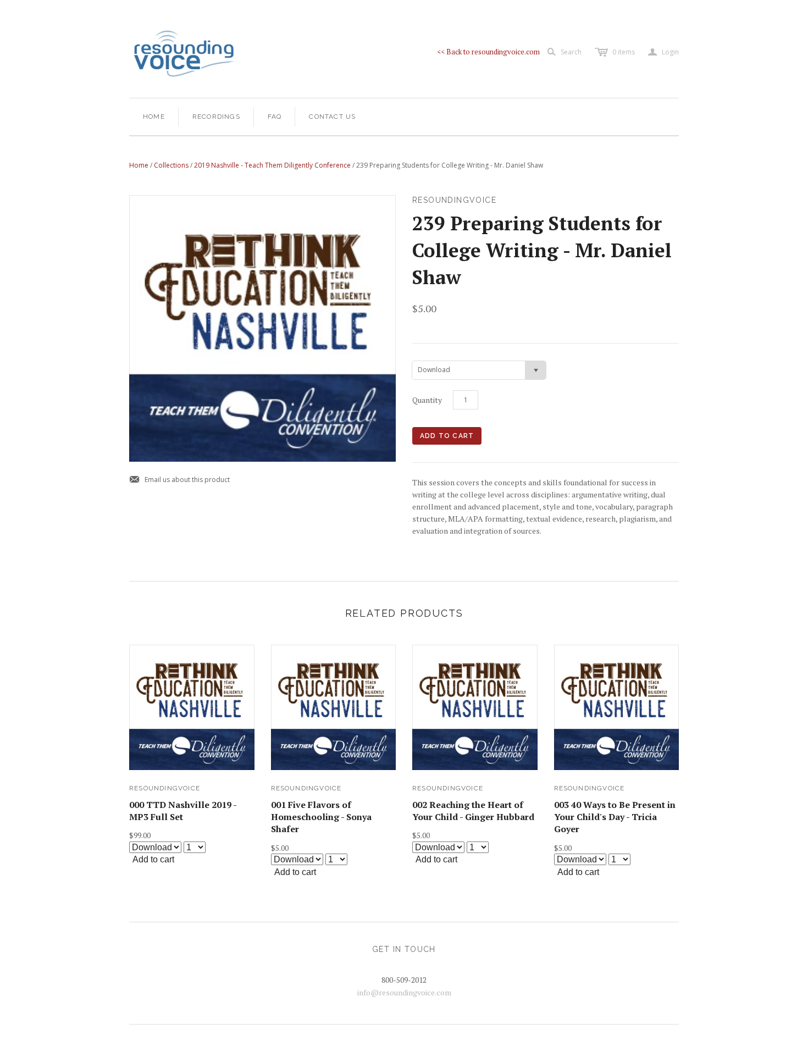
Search (571, 52)
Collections (171, 165)
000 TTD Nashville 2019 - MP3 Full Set (182, 811)
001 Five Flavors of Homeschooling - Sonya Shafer (321, 817)
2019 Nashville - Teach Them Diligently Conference (272, 165)
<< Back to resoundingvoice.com (488, 52)
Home (154, 116)
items (623, 52)
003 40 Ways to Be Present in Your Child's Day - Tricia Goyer (615, 817)
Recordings (216, 116)
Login (663, 52)
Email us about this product (179, 480)
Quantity (427, 400)
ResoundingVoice (164, 788)
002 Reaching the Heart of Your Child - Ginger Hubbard (473, 811)
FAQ (275, 116)
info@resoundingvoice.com (404, 992)
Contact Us (332, 116)
